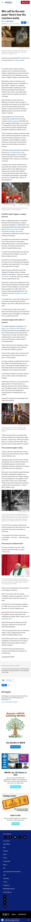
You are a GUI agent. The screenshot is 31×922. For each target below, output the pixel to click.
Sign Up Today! (15, 747)
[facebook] (4, 896)
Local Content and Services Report (11, 871)
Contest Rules (6, 861)
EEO (4, 868)
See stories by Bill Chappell (10, 702)
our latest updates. (19, 60)
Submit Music (6, 844)
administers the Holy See (12, 229)
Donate (26, 2)
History (5, 854)
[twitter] (4, 902)
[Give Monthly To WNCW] (15, 725)
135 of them (5, 276)
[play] (2, 920)
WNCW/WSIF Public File (9, 888)
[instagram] (4, 899)
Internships (6, 878)
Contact (5, 882)
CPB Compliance (7, 892)
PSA (4, 847)
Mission (5, 864)
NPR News (9, 680)
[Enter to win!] (15, 802)
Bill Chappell (10, 21)
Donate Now (6, 885)
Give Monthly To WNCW (15, 743)
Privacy (5, 857)
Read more (15, 824)
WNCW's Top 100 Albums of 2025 (15, 773)
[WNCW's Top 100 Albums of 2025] (15, 761)
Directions (5, 851)
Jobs (4, 875)
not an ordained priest (14, 152)
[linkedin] (4, 906)
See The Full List (15, 787)
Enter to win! (15, 815)
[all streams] (29, 920)
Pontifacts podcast (13, 121)
